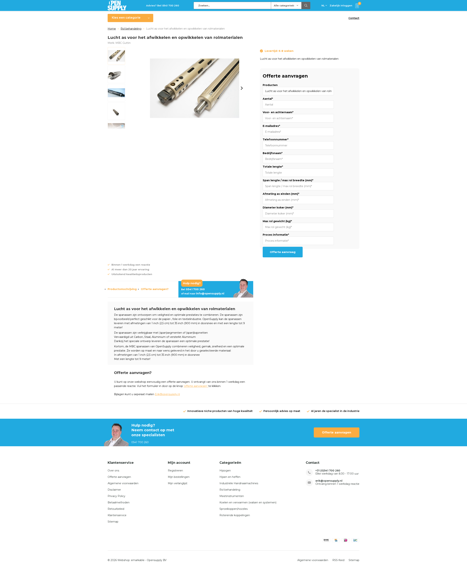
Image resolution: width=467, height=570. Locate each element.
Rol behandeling (131, 28)
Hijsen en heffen (229, 477)
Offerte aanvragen (336, 432)
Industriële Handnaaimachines (238, 483)
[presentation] (241, 88)
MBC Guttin (123, 43)
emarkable (137, 560)
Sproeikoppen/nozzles (233, 508)
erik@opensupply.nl (328, 480)
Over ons (113, 470)
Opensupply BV (157, 560)
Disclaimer (114, 489)
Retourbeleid (116, 508)
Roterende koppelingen (234, 515)
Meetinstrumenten (231, 496)
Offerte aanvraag (283, 252)
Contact (353, 18)
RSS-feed (338, 560)
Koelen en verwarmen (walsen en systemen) (247, 502)
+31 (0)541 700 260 (327, 470)
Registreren (175, 470)
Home (112, 28)
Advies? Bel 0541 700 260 (162, 5)
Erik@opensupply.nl (167, 394)
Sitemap (113, 521)
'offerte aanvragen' (196, 386)
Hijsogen (225, 470)
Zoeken (306, 5)
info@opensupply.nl (202, 293)
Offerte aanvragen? (155, 289)
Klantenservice (117, 515)
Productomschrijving (122, 289)
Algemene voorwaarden (123, 483)
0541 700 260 (193, 289)
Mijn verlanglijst (177, 483)
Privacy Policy (116, 496)
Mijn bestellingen (179, 477)
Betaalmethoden (119, 502)
